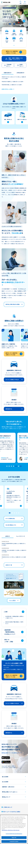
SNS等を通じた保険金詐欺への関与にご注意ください (14, 617)
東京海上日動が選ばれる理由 (13, 304)
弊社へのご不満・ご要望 (8, 641)
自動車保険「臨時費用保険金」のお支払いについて (9, 632)
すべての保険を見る (10, 518)
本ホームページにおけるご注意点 (11, 811)
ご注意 (5, 612)
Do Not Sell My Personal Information (14, 833)
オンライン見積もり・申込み (12, 379)
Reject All (14, 837)
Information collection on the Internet (10, 830)
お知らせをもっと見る (7, 89)
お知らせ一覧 (9, 565)
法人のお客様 (5, 781)
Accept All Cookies (14, 841)
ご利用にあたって (7, 807)
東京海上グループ (6, 797)
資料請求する (9, 409)
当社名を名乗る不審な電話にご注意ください (14, 622)
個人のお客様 (5, 776)
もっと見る (14, 44)
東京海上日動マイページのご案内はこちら (11, 753)
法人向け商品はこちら (11, 525)
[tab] (7, 72)
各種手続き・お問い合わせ (8, 787)
